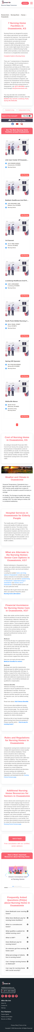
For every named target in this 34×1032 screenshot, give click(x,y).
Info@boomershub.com (7, 987)
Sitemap (3, 1007)
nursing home (15, 15)
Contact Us (4, 1005)
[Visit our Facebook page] (13, 996)
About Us (3, 1003)
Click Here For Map (18, 120)
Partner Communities (6, 1016)
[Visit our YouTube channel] (2, 996)
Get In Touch (17, 838)
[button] (28, 875)
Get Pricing (24, 175)
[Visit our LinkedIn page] (16, 996)
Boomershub (5, 15)
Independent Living (24, 110)
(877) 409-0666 (9, 991)
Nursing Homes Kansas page (12, 824)
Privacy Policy (14, 1025)
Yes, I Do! (26, 116)
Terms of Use (22, 1025)
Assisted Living (9, 110)
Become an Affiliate (6, 1019)
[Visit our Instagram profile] (6, 996)
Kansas (23, 15)
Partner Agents (5, 1014)
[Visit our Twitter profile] (9, 996)
